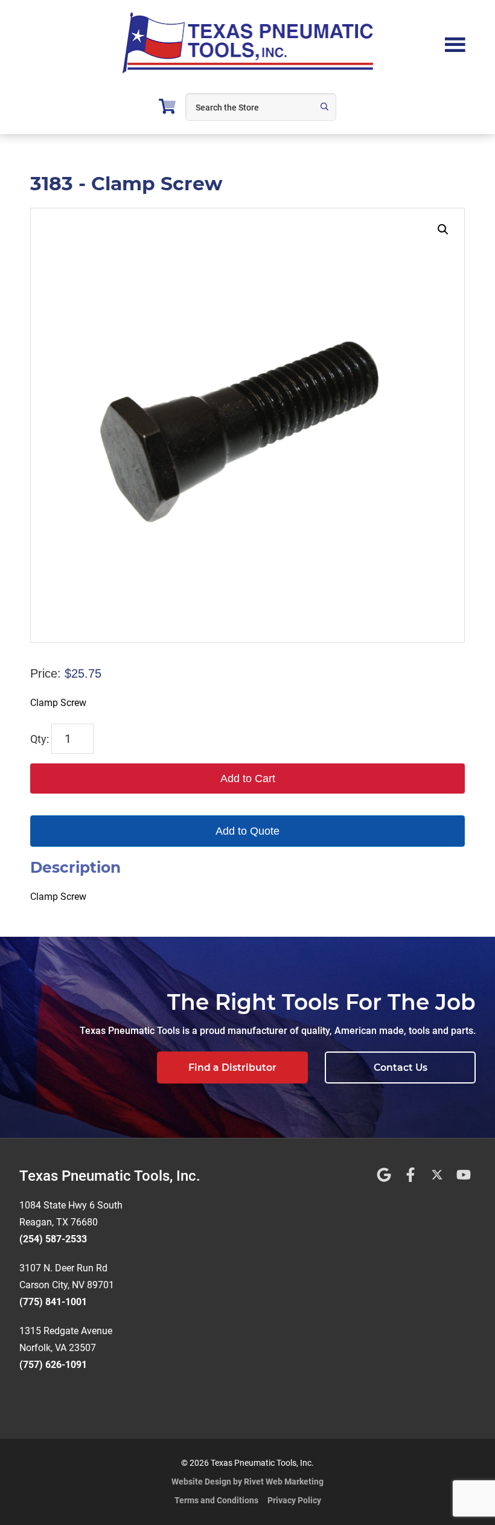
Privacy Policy (294, 1500)
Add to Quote (247, 831)
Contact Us (400, 1067)
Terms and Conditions (216, 1500)
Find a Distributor (232, 1067)
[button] (443, 229)
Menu (455, 43)
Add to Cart (247, 778)
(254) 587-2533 (53, 1239)
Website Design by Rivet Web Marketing (247, 1481)
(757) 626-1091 (53, 1364)
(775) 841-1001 (53, 1302)
